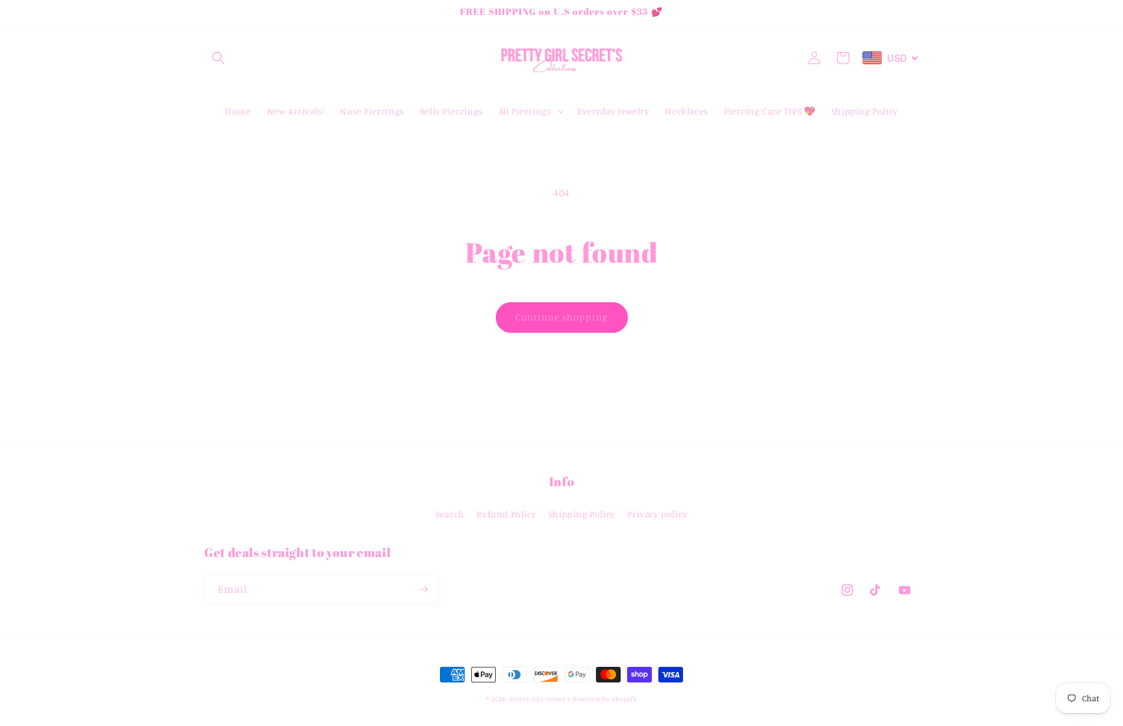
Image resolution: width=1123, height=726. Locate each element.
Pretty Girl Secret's (540, 699)
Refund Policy (506, 513)
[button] (218, 58)
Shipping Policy (582, 513)
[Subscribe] (423, 589)
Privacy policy (657, 513)
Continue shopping (561, 317)
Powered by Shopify (605, 699)
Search (450, 513)
